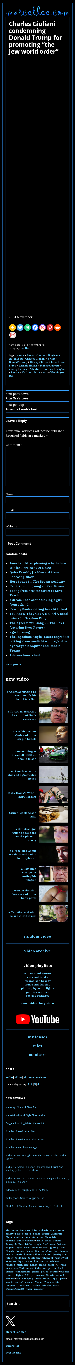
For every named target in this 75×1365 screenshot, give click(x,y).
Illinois (38, 1254)
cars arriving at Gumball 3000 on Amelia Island (24, 755)
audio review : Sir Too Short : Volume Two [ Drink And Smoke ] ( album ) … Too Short (34, 1168)
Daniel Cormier (26, 1240)
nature (52, 1264)
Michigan (22, 1264)
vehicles (46, 1285)
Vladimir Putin (31, 372)
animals (43, 1230)
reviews (41, 1077)
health (9, 1254)
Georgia (39, 1250)
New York (19, 1268)
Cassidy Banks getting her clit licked (38, 609)
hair (56, 1250)
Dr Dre (19, 1244)
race (9, 1275)
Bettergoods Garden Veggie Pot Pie (25, 1198)
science (10, 1278)
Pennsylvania (22, 1271)
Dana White (52, 1237)
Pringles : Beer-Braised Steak (21, 1131)
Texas (38, 1282)
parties (52, 1268)
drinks (28, 1244)
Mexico (44, 1261)
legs (20, 1261)
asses (20, 355)
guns (49, 1250)
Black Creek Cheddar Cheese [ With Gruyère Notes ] (34, 1206)
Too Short (23, 1285)
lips (36, 1261)
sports (9, 1282)
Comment (14, 445)
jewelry (57, 1254)
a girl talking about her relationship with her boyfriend (21, 854)
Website (11, 526)
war (45, 372)
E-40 (45, 1244)
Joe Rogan (34, 1257)
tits (57, 1282)
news (23, 369)
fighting (53, 1247)
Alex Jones (12, 1230)
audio (24, 348)
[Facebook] (35, 327)
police (44, 1271)
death (39, 1240)
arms (53, 1230)
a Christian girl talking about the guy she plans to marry (24, 834)
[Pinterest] (50, 327)
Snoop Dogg (50, 1278)
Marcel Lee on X (16, 1332)
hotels (18, 1254)
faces (27, 1247)
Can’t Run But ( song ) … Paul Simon (36, 586)
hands (64, 1250)
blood (28, 1233)
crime (52, 358)
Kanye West (61, 1257)
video (18, 1077)
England (10, 1247)
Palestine (35, 369)
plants (35, 1271)
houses (28, 1254)
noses (29, 1268)
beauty (9, 1233)
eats (52, 1244)
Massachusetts (49, 365)
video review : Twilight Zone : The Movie (27, 1190)
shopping (27, 1278)
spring (19, 1282)
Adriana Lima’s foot (24, 655)
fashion (36, 1247)
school (60, 1275)
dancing (10, 1240)
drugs (37, 1244)
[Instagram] (42, 327)
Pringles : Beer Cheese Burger (22, 1147)
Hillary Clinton (39, 362)
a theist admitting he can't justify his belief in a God (21, 695)
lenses (28, 1261)
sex (18, 1278)
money (13, 369)
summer (29, 1282)
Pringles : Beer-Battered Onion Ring (25, 1139)
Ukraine (35, 1285)
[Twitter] (20, 327)
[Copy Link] (12, 327)
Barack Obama (36, 355)
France (20, 1250)
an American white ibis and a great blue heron (22, 775)
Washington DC (15, 1288)
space (62, 1278)
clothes (18, 1237)
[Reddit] (57, 327)
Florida (10, 1250)
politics (48, 369)
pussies (64, 1271)
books (36, 1233)
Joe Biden (20, 1257)
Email (10, 510)
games (29, 1250)
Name (10, 494)
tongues (10, 1285)
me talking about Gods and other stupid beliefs (24, 735)
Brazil (45, 1233)
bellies (19, 1233)
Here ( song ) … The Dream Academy (37, 581)
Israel (55, 362)
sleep (38, 1278)
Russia (15, 372)
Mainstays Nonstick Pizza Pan (21, 1107)
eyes (19, 1247)
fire (62, 1247)
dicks (48, 1240)
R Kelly (29, 1275)
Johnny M (47, 1257)
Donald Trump (18, 362)
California (56, 1233)
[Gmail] (12, 335)
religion (60, 369)
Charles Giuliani (35, 358)
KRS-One (11, 1261)
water (29, 1288)
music (42, 1264)
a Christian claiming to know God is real (22, 914)
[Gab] (27, 327)
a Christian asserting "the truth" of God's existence (22, 715)
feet (44, 1247)
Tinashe (49, 1282)
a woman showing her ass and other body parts (24, 894)
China (9, 1237)
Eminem (61, 1244)
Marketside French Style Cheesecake (25, 1115)
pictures (28, 1077)
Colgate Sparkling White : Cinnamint (25, 1123)
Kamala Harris (28, 365)
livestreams (13, 1352)
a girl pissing (19, 632)
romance (39, 1275)
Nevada (61, 1264)
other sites (12, 1345)
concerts (30, 1237)
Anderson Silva (29, 1230)
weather (39, 1288)
